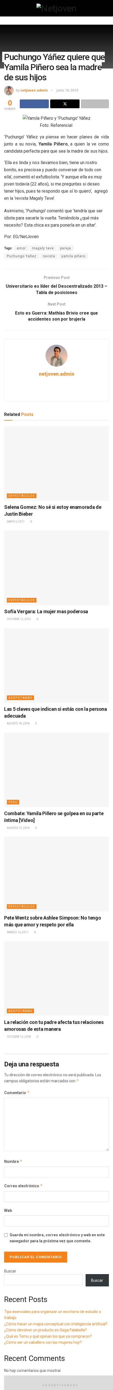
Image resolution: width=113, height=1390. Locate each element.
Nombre (13, 1161)
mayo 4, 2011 (15, 521)
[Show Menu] (6, 8)
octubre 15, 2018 (18, 1036)
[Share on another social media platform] (95, 103)
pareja (65, 248)
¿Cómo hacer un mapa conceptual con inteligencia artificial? (56, 1324)
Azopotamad (20, 698)
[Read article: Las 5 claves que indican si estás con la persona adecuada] (56, 665)
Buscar (10, 1271)
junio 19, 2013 (67, 90)
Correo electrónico (23, 1185)
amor (21, 248)
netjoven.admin (34, 90)
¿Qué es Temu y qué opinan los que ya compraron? (48, 1336)
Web (8, 1210)
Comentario (17, 1092)
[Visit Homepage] (56, 8)
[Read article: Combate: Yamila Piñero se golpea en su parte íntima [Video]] (56, 769)
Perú (13, 802)
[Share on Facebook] (34, 103)
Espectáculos (22, 496)
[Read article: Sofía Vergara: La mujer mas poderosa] (56, 567)
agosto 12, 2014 (18, 827)
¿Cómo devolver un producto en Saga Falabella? (45, 1330)
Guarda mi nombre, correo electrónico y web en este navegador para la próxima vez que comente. (57, 1238)
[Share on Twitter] (64, 103)
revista (49, 256)
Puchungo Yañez (21, 256)
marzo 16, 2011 (17, 932)
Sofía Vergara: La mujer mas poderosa (46, 611)
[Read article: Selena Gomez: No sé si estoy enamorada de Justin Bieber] (56, 463)
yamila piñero (73, 256)
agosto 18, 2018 (18, 723)
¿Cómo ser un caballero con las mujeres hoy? (43, 1342)
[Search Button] (106, 8)
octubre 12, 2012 (18, 619)
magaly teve (43, 248)
